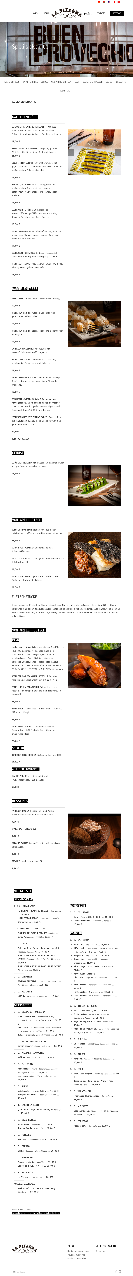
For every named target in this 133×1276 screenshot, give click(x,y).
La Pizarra (88, 13)
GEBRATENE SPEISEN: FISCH (65, 82)
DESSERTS (121, 82)
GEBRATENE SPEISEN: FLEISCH (98, 82)
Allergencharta (24, 101)
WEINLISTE (65, 91)
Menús (46, 13)
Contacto (101, 13)
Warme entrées (30, 82)
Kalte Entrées (11, 82)
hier (57, 1213)
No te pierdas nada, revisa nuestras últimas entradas (79, 1255)
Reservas (117, 13)
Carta (35, 13)
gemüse (44, 82)
